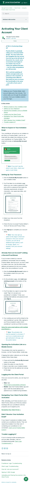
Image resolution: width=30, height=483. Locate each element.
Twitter (5, 448)
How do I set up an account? (10, 469)
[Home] (12, 4)
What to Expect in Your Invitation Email (15, 106)
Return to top (5, 454)
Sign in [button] (25, 2)
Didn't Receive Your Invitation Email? (14, 120)
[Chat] (26, 479)
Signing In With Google (8, 472)
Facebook (2, 448)
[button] (12, 154)
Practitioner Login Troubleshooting (12, 463)
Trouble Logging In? (10, 122)
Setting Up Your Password (11, 108)
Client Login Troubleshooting (10, 466)
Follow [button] (15, 41)
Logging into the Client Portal (12, 114)
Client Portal (17, 8)
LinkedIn (7, 448)
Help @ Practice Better (7, 8)
